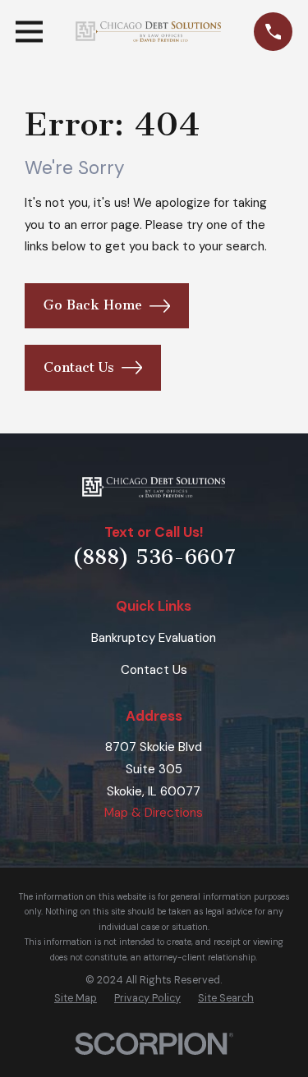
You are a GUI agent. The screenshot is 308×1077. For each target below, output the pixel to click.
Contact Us (79, 367)
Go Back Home (93, 305)
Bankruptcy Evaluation (153, 638)
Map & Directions (153, 812)
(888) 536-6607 (154, 557)
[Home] (149, 32)
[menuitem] (75, 998)
